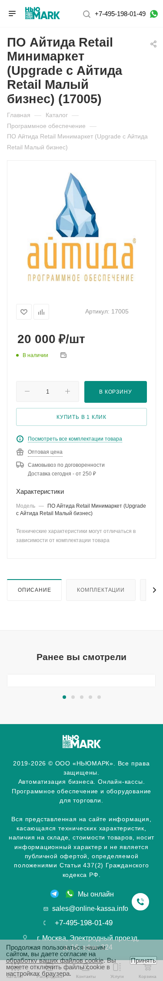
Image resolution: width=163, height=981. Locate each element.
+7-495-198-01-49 (120, 13)
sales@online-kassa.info (90, 908)
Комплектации (101, 590)
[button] (64, 697)
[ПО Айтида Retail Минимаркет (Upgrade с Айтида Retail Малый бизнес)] (81, 226)
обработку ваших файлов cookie (54, 960)
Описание (34, 590)
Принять (143, 960)
